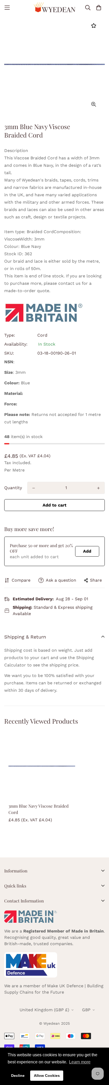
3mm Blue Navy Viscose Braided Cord (38, 809)
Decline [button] (18, 1075)
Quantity (13, 487)
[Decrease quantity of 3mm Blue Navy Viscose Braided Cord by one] (34, 488)
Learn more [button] (79, 1062)
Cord (42, 335)
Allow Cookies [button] (47, 1075)
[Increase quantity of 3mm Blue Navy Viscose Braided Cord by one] (98, 488)
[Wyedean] (54, 7)
